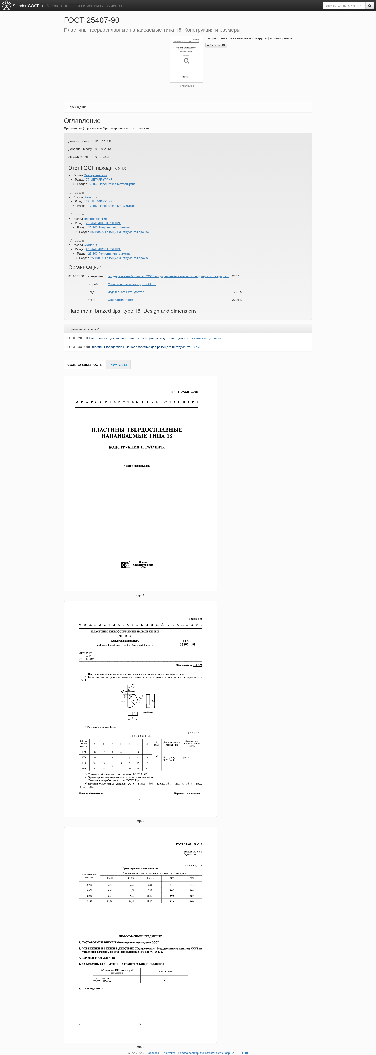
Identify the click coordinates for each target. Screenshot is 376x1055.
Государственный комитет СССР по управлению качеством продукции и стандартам (168, 276)
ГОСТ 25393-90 (78, 346)
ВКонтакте (168, 1053)
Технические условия (155, 338)
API (234, 1053)
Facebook (153, 1053)
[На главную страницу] (6, 5)
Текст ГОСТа (118, 364)
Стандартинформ (120, 299)
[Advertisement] (114, 66)
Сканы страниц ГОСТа (84, 364)
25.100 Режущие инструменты (109, 227)
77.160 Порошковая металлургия (112, 183)
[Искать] (369, 5)
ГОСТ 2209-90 (77, 338)
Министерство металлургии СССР (132, 284)
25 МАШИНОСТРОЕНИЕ (103, 223)
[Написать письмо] (241, 1053)
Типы (145, 346)
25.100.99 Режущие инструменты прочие (119, 231)
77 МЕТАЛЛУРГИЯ (99, 179)
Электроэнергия (95, 175)
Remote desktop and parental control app (204, 1053)
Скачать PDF (217, 45)
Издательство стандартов (126, 291)
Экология (90, 197)
